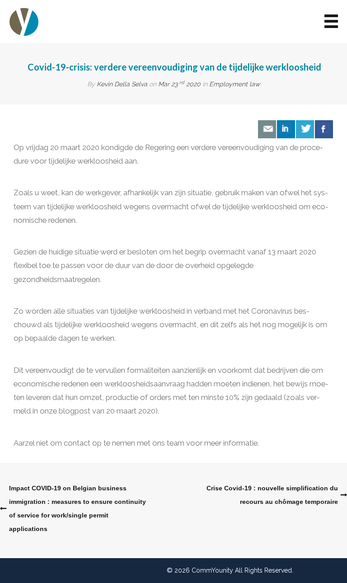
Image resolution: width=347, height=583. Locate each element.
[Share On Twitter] (305, 129)
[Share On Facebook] (324, 129)
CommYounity (212, 570)
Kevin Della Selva (122, 84)
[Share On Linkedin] (286, 129)
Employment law (234, 84)
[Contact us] (267, 129)
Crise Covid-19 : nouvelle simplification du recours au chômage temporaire (272, 494)
